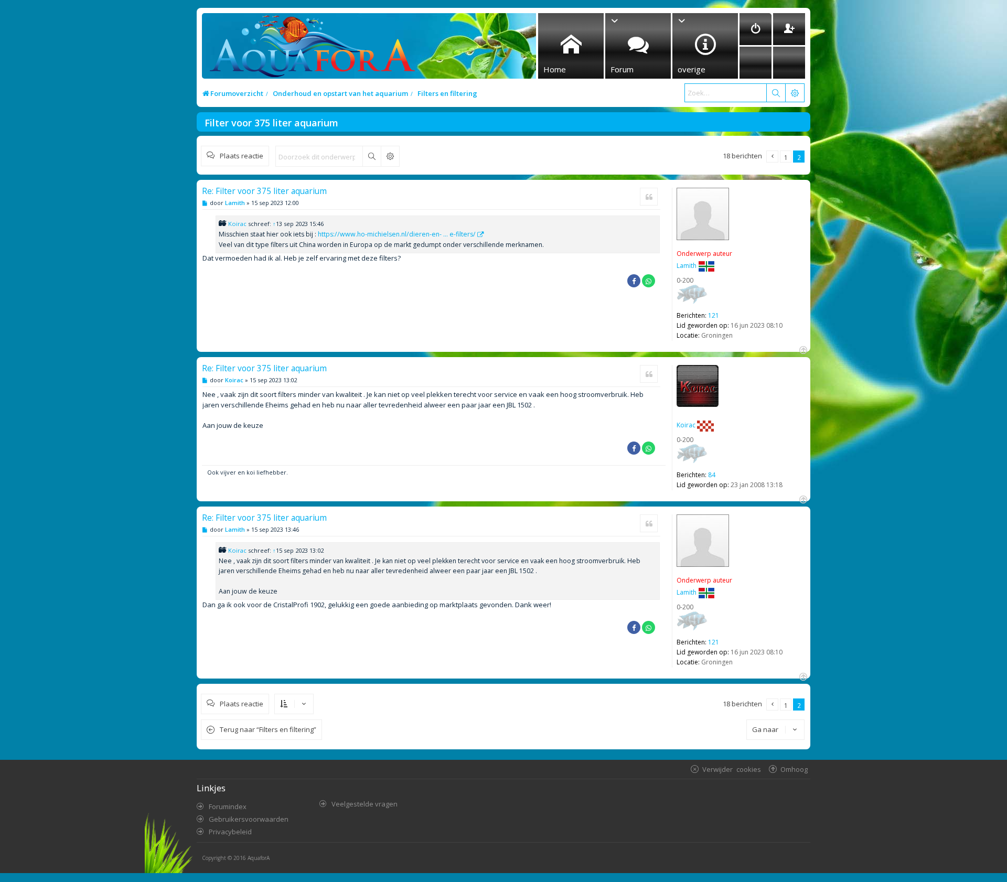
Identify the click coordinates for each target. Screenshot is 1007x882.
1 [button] (786, 157)
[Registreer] (789, 29)
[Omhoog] (802, 349)
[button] (772, 156)
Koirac (237, 224)
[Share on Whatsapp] (648, 280)
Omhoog (794, 769)
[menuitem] (756, 29)
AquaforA (259, 858)
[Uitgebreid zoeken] (390, 156)
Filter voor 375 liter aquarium (271, 122)
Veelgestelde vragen (364, 804)
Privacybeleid (230, 831)
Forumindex (228, 806)
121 (713, 315)
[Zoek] (775, 93)
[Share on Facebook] (633, 280)
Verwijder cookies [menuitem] (731, 769)
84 (711, 474)
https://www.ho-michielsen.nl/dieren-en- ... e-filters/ (397, 234)
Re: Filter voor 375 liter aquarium (264, 191)
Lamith (687, 265)
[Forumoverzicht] (309, 49)
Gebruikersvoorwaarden (248, 819)
